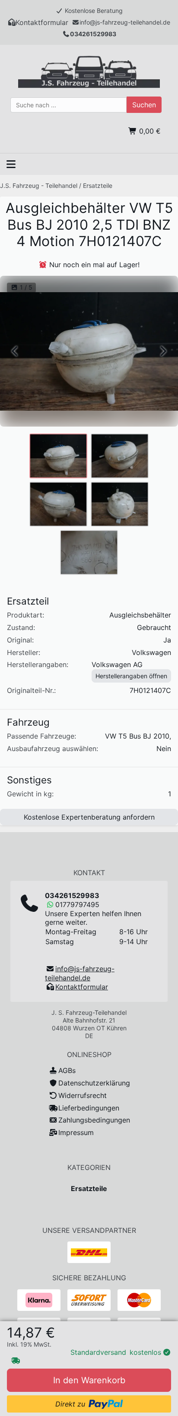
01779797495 (77, 904)
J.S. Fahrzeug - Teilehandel (38, 185)
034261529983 (93, 33)
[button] (38, 22)
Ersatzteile (97, 185)
